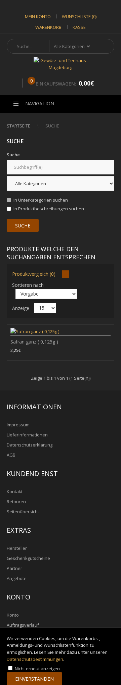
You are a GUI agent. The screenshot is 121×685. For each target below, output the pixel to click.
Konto (13, 615)
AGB (11, 455)
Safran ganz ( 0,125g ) (34, 341)
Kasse (79, 27)
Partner (14, 568)
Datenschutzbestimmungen (35, 659)
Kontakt (15, 491)
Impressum (18, 425)
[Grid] (65, 274)
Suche (52, 126)
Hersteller (17, 548)
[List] (74, 274)
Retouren (16, 501)
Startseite (18, 126)
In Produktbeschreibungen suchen (48, 209)
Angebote (17, 578)
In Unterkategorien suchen (40, 200)
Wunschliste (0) (79, 16)
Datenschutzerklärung (29, 445)
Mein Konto (38, 16)
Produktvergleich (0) (33, 274)
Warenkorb (48, 27)
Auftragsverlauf (23, 625)
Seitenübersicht (23, 512)
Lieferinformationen (27, 435)
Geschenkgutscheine (28, 558)
